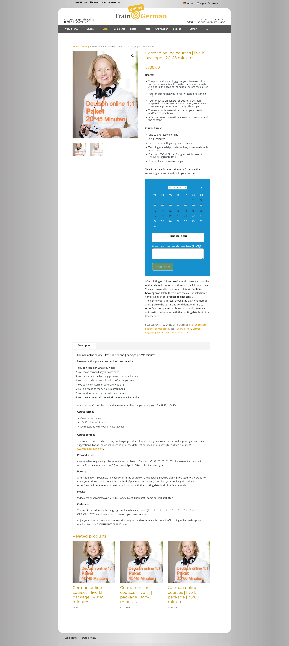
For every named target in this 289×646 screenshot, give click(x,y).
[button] (132, 56)
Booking (177, 29)
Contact (193, 29)
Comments (119, 29)
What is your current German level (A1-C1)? (176, 246)
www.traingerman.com (90, 448)
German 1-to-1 (184, 328)
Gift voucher (161, 29)
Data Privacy (89, 637)
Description (84, 345)
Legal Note (71, 637)
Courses (90, 29)
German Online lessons (176, 332)
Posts (147, 29)
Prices (133, 29)
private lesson (162, 328)
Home (76, 46)
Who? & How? (71, 29)
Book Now (162, 267)
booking (85, 46)
